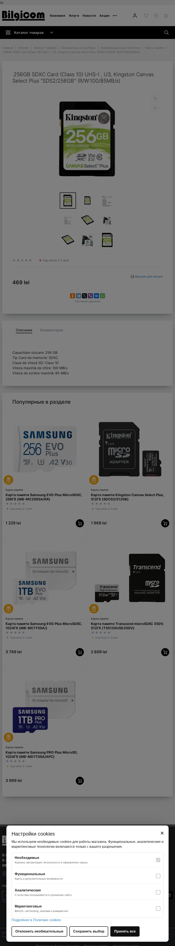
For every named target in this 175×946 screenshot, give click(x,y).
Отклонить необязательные (39, 931)
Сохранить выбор (88, 931)
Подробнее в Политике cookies (36, 920)
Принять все (125, 931)
